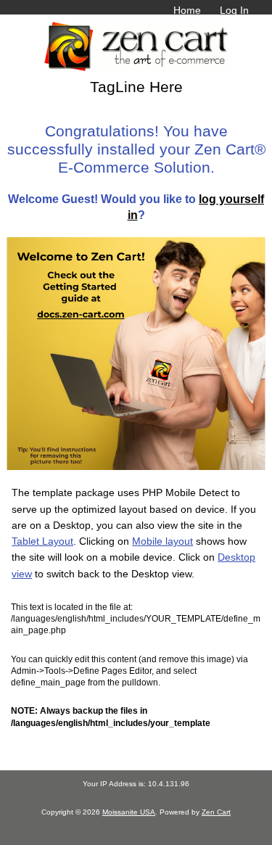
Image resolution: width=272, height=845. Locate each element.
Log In (234, 10)
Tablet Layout (42, 541)
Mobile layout (162, 541)
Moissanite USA (128, 812)
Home (187, 10)
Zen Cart (216, 812)
